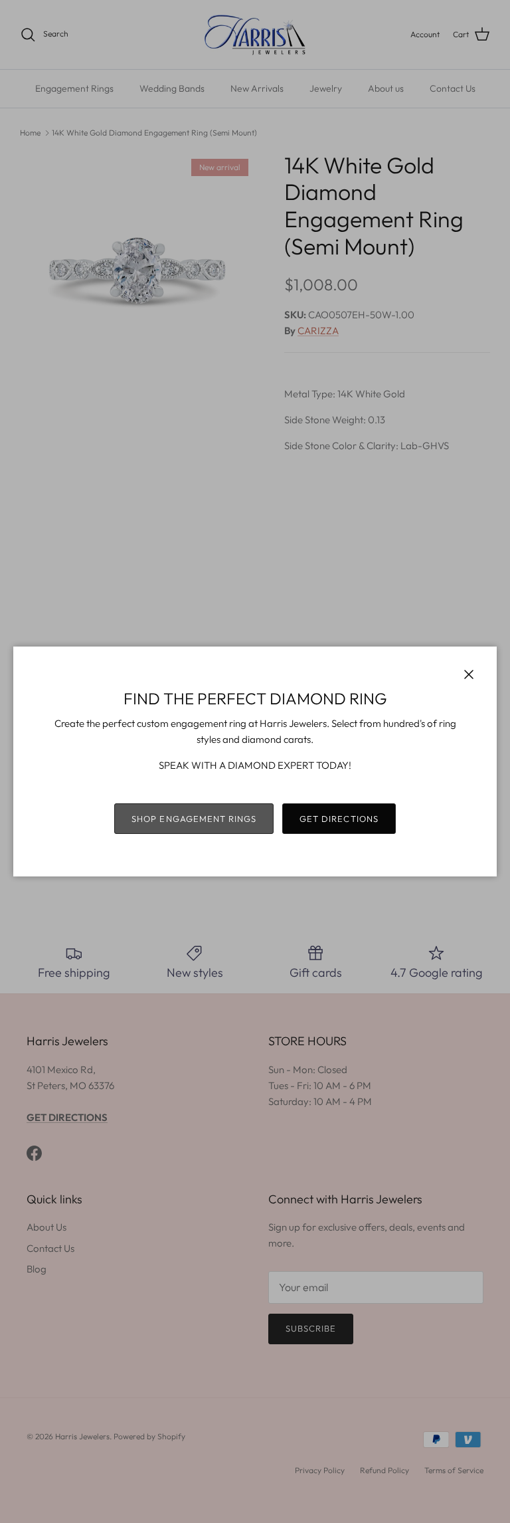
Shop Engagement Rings (193, 818)
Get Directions (339, 818)
